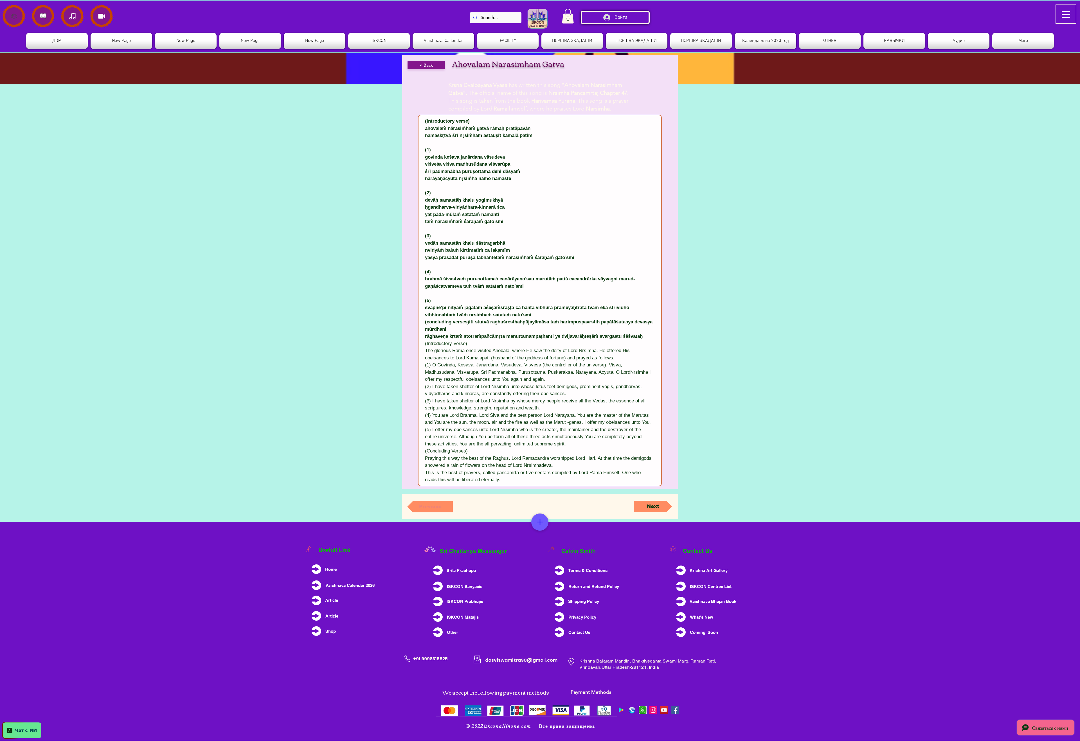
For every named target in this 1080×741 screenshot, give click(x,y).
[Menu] (539, 522)
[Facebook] (675, 710)
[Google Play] (621, 710)
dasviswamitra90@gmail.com (521, 660)
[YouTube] (664, 710)
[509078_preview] (632, 710)
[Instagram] (653, 710)
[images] (643, 710)
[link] (568, 16)
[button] (379, 41)
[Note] (13, 16)
